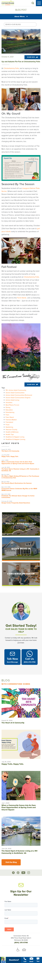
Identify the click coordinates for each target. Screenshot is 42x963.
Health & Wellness (12, 432)
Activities (9, 403)
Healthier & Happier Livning (15, 439)
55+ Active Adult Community (16, 390)
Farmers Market (11, 420)
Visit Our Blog (11, 862)
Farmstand (9, 422)
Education (9, 410)
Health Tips (10, 434)
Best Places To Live (12, 405)
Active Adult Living (12, 400)
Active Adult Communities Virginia (18, 398)
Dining (8, 407)
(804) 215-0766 (21, 942)
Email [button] (31, 961)
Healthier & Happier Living (15, 437)
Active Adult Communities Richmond (19, 395)
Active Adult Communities (15, 393)
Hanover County (11, 430)
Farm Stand (10, 417)
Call (25, 961)
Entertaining (10, 412)
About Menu (19, 16)
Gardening (9, 427)
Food (7, 425)
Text (38, 961)
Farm (7, 415)
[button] (33, 3)
